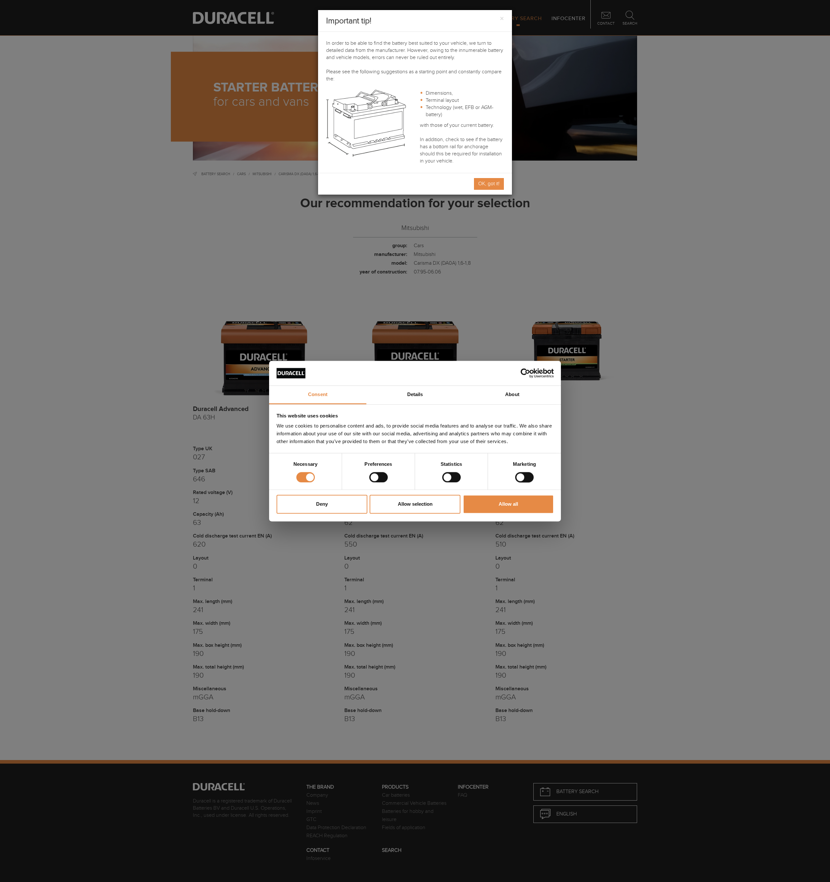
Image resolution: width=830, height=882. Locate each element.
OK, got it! (489, 184)
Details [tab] (415, 394)
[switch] (378, 477)
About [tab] (512, 394)
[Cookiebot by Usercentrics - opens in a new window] (525, 373)
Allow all (508, 504)
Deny (322, 504)
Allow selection (415, 504)
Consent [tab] (317, 394)
